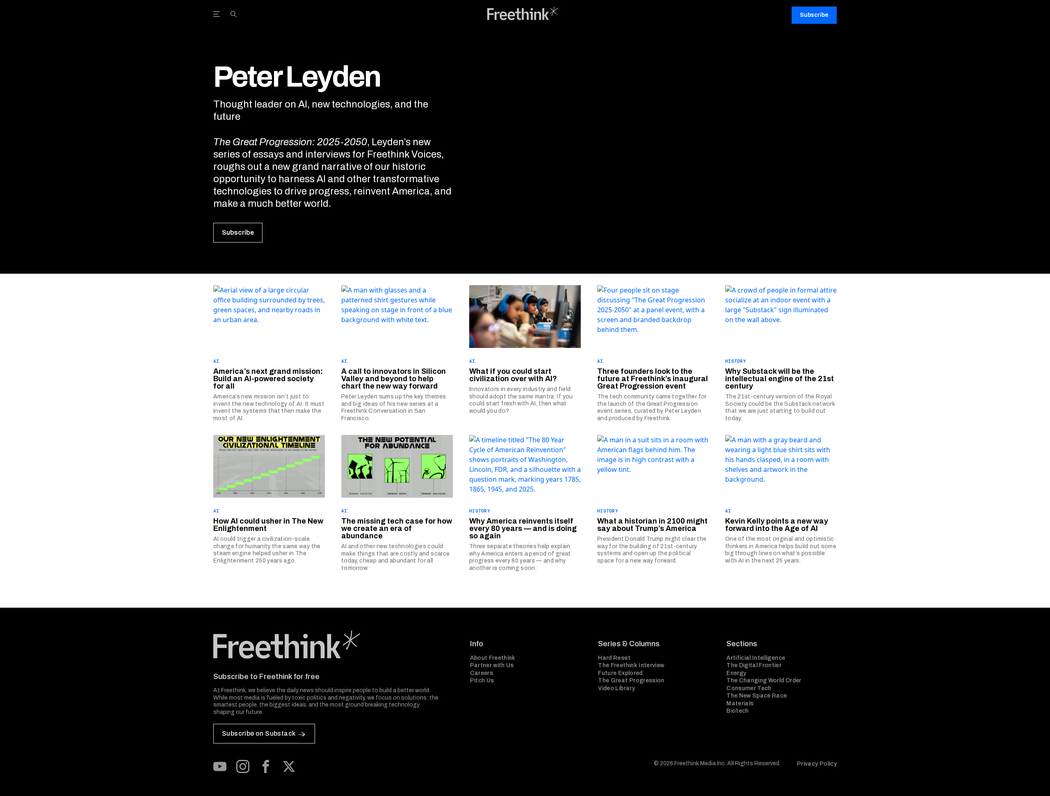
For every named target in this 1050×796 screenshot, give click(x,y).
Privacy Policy (817, 764)
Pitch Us (482, 680)
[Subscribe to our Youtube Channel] (219, 766)
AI (216, 361)
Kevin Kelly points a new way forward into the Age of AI (776, 524)
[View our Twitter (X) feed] (288, 766)
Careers (481, 673)
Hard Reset (614, 658)
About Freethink (493, 658)
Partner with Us (492, 665)
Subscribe (814, 15)
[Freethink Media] (332, 645)
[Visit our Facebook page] (265, 766)
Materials (739, 703)
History (735, 361)
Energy (736, 673)
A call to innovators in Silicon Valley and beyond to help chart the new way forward (393, 379)
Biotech (737, 711)
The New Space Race (756, 696)
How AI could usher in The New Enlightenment (268, 524)
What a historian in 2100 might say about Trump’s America (652, 524)
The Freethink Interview (631, 665)
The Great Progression (631, 680)
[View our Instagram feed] (242, 766)
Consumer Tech (749, 688)
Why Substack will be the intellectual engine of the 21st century (779, 379)
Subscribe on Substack (258, 733)
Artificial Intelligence (755, 658)
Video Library (616, 688)
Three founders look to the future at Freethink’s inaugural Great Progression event (652, 379)
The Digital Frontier (753, 665)
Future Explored (620, 673)
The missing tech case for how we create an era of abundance (396, 528)
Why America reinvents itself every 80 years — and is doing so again (523, 528)
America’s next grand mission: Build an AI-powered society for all (268, 379)
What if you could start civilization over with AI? (513, 375)
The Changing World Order (763, 680)
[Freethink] (523, 13)
